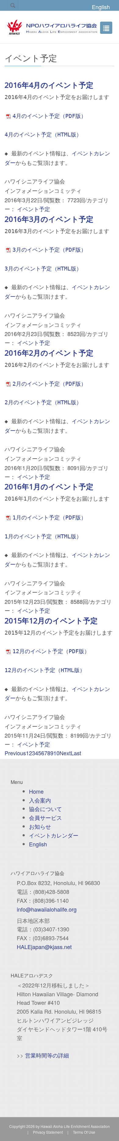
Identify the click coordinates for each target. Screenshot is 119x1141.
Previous (15, 753)
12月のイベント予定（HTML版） (45, 670)
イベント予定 (33, 209)
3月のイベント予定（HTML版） (43, 268)
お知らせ (40, 826)
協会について (45, 809)
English (101, 7)
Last (76, 753)
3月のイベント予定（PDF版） (49, 249)
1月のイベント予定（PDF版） (49, 517)
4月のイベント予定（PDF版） (49, 116)
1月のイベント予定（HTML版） (43, 536)
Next (65, 753)
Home (36, 791)
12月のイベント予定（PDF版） (51, 651)
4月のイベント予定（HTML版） (43, 134)
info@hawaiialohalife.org (47, 909)
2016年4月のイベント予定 (49, 85)
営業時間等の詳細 (47, 1055)
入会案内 (40, 800)
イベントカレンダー (53, 835)
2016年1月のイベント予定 (49, 486)
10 (56, 753)
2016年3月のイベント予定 (49, 219)
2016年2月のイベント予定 (49, 353)
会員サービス (45, 817)
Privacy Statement (48, 1132)
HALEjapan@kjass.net (44, 947)
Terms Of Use (84, 1132)
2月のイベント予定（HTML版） (43, 402)
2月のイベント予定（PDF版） (49, 384)
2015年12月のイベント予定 (51, 620)
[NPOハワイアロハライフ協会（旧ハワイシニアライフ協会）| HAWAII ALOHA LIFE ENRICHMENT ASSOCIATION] (52, 26)
